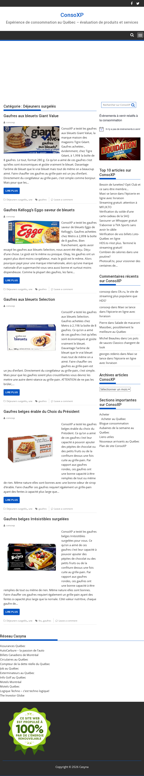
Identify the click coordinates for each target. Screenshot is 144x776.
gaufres (43, 199)
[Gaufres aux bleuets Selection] (31, 312)
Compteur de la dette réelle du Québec (25, 664)
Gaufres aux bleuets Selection (29, 299)
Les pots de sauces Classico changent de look (119, 342)
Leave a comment (63, 199)
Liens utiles (106, 437)
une (30, 199)
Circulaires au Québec (14, 659)
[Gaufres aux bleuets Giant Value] (31, 128)
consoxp (10, 122)
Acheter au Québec (113, 419)
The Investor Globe (12, 695)
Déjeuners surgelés (17, 199)
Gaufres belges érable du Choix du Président (42, 411)
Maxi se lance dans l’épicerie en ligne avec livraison (117, 311)
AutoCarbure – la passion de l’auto (22, 650)
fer (40, 620)
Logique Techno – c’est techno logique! (24, 691)
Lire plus (11, 190)
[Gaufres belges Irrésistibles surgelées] (31, 531)
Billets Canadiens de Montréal (19, 655)
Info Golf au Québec (13, 677)
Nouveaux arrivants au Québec (119, 441)
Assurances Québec (12, 646)
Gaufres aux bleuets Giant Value (31, 116)
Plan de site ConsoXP (112, 446)
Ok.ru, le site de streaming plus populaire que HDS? (118, 296)
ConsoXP (72, 15)
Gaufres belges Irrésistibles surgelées (36, 519)
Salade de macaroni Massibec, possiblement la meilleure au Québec (119, 327)
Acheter (104, 414)
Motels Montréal (10, 682)
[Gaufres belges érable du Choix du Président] (31, 424)
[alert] (119, 129)
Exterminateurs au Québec (17, 673)
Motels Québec (10, 686)
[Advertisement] (72, 69)
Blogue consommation (114, 423)
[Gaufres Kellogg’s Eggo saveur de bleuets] (31, 222)
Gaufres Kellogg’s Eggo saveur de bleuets (39, 210)
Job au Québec (9, 668)
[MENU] (140, 35)
